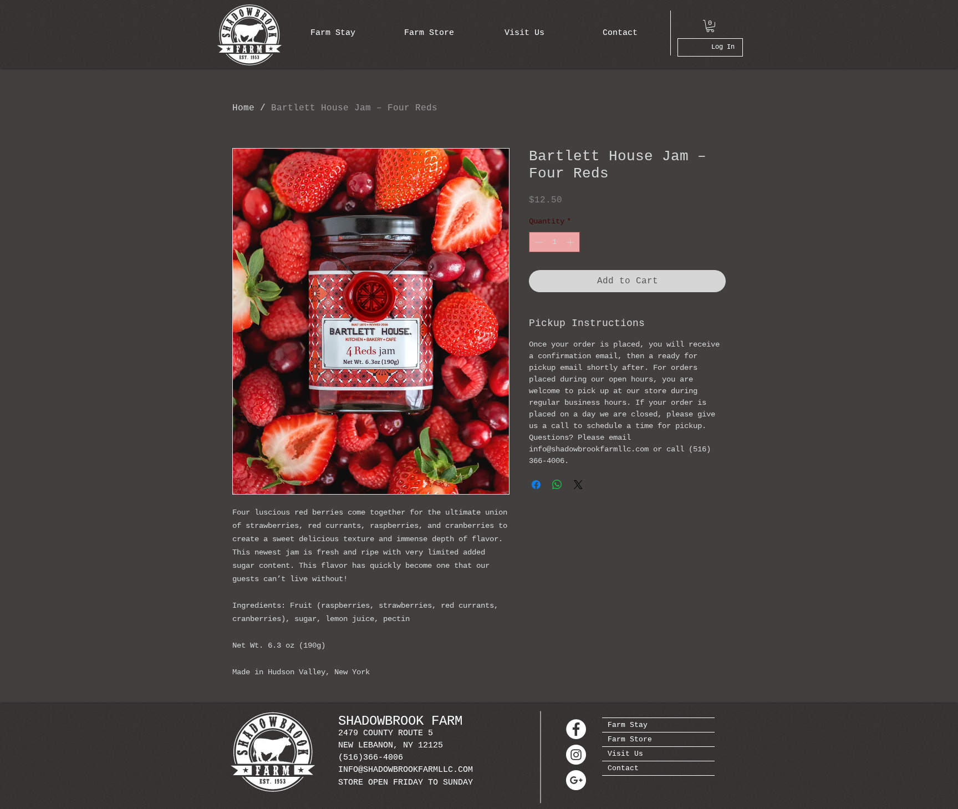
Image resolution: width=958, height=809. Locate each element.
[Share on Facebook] (536, 484)
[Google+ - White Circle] (576, 780)
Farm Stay (628, 725)
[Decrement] (537, 242)
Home (243, 108)
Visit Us (625, 754)
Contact (623, 768)
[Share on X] (578, 484)
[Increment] (571, 242)
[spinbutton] (554, 242)
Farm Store (630, 739)
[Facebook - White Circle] (576, 729)
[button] (710, 26)
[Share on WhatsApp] (557, 484)
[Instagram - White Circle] (576, 755)
